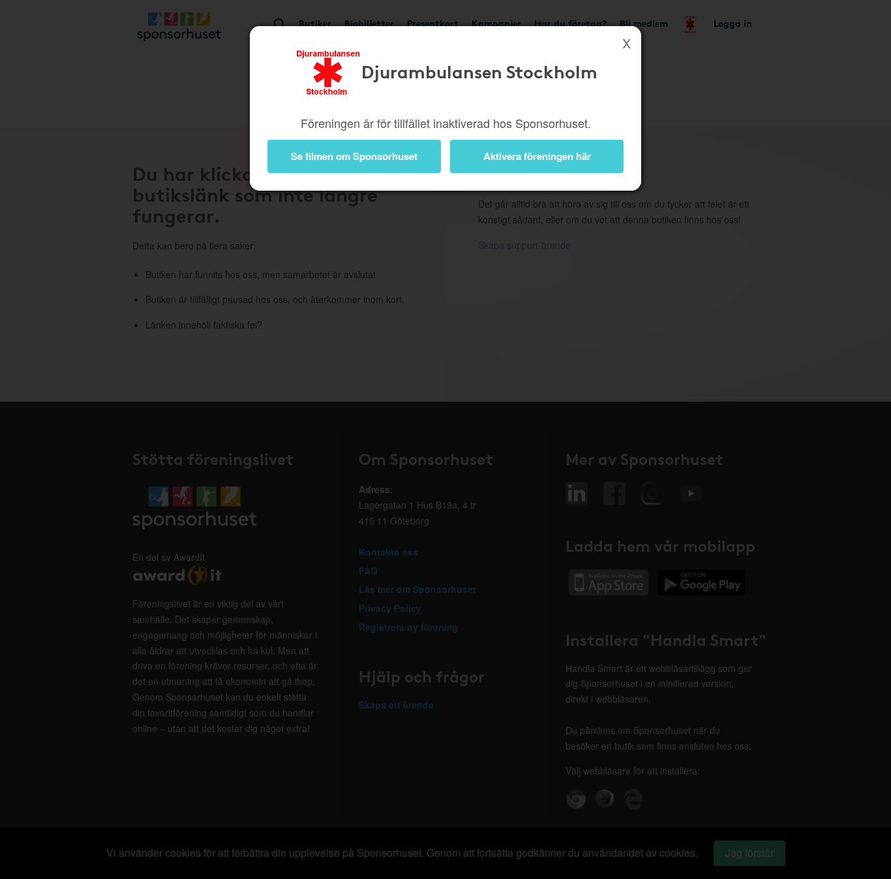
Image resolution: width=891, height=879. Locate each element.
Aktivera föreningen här (537, 156)
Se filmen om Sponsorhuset (354, 156)
